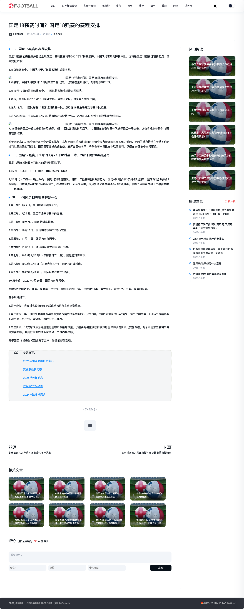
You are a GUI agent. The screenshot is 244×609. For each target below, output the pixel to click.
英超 (164, 5)
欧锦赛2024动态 (33, 386)
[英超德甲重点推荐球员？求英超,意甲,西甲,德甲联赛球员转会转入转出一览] (26, 489)
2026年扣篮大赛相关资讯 (38, 361)
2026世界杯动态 (33, 378)
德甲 (130, 5)
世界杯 (188, 5)
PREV (12, 447)
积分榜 (106, 5)
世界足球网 (18, 34)
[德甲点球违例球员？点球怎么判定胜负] (148, 489)
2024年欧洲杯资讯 (34, 394)
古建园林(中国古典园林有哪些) (210, 274)
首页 (52, 5)
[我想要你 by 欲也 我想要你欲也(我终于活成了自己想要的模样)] (148, 515)
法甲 (141, 5)
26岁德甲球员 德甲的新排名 (208, 238)
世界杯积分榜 (69, 5)
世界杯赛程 (89, 5)
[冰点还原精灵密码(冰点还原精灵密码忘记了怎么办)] (26, 515)
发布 (160, 567)
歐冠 (175, 5)
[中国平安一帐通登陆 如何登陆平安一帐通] (66, 489)
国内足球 (57, 34)
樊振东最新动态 (32, 369)
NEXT (167, 447)
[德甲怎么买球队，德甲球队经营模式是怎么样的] (107, 489)
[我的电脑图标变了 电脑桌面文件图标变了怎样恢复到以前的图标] (107, 515)
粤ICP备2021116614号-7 (219, 603)
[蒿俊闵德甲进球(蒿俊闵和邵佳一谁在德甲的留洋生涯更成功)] (66, 515)
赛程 (118, 5)
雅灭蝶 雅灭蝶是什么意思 (207, 263)
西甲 (152, 5)
